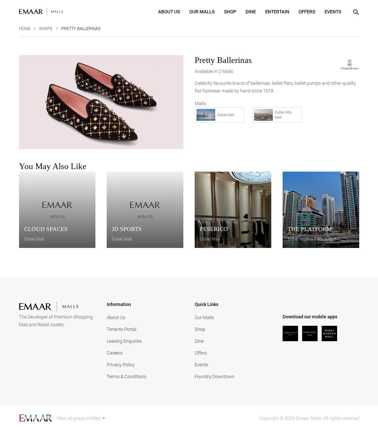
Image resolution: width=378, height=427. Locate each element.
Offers (307, 11)
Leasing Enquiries (124, 341)
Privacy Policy (121, 364)
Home (25, 28)
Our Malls (202, 11)
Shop (230, 11)
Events (333, 11)
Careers (114, 353)
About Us (169, 11)
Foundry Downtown (215, 376)
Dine (251, 11)
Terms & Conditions (126, 376)
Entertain (277, 11)
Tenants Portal (121, 329)
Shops (45, 28)
